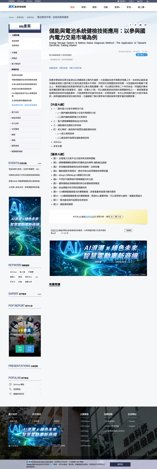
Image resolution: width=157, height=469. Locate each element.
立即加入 (29, 348)
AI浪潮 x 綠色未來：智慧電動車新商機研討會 (27, 187)
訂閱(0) (141, 55)
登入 (132, 1)
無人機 (22, 272)
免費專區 (12, 1)
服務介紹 (13, 421)
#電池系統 (63, 68)
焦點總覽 (15, 41)
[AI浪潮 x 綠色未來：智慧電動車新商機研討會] (25, 226)
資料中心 (28, 277)
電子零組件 (16, 64)
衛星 (20, 277)
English (132, 426)
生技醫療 (15, 129)
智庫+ (118, 7)
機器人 (12, 277)
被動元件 (28, 282)
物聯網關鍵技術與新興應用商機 (24, 80)
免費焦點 (15, 45)
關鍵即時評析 (18, 394)
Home (11, 17)
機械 (13, 135)
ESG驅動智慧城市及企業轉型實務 (24, 94)
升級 (119, 217)
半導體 (14, 53)
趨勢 (94, 7)
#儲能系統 (53, 68)
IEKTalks (84, 431)
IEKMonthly (86, 446)
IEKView (29, 1)
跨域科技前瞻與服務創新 (22, 89)
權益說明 (20, 348)
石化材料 (15, 123)
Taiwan (132, 421)
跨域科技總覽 (17, 75)
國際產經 (15, 146)
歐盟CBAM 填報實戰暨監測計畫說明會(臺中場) (27, 181)
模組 (72, 7)
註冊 (140, 1)
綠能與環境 (16, 118)
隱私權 (51, 464)
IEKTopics (20, 1)
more (39, 163)
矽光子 (12, 282)
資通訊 (14, 58)
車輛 (13, 140)
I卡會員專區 (110, 421)
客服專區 (122, 1)
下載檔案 (128, 230)
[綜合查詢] (147, 1)
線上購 (141, 7)
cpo (36, 277)
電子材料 (15, 112)
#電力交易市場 (75, 68)
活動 (105, 7)
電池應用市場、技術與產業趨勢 (53, 17)
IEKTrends (85, 426)
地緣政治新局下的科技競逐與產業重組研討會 (27, 175)
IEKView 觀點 (18, 384)
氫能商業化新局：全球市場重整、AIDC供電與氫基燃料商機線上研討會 (37, 169)
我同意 (120, 464)
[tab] (25, 35)
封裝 (20, 282)
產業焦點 (20, 17)
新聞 (83, 7)
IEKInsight (85, 441)
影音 (129, 7)
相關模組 (89, 217)
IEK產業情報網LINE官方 (115, 431)
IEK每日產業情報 (112, 426)
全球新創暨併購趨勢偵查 (22, 101)
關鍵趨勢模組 (17, 151)
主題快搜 (15, 35)
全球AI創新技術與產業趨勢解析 (24, 84)
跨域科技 (30, 17)
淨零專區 (38, 1)
